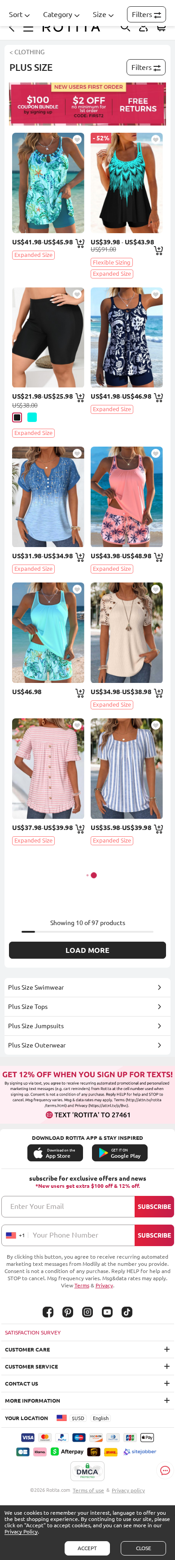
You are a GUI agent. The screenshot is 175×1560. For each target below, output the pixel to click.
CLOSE (143, 1548)
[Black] (17, 417)
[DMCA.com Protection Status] (87, 1471)
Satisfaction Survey (33, 1332)
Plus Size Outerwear (37, 1045)
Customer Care (27, 1349)
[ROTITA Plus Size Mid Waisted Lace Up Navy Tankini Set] (127, 337)
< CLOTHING (26, 52)
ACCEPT (87, 1548)
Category (57, 14)
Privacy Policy (21, 1531)
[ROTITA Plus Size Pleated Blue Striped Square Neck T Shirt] (127, 768)
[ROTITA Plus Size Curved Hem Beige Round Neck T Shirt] (127, 632)
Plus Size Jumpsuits (36, 1026)
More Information (32, 1401)
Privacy (104, 1285)
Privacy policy (128, 1490)
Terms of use (88, 1490)
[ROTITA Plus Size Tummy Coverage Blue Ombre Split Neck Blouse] (48, 497)
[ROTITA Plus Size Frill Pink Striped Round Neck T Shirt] (48, 768)
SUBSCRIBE (154, 1206)
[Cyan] (32, 417)
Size (99, 14)
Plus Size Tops (28, 1006)
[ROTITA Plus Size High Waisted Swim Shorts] (48, 337)
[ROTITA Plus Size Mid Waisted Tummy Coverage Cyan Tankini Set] (48, 183)
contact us (21, 1383)
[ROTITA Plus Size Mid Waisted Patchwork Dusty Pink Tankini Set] (127, 497)
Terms (81, 1285)
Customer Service (31, 1366)
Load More (87, 950)
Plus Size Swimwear (36, 987)
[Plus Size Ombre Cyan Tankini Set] (127, 183)
